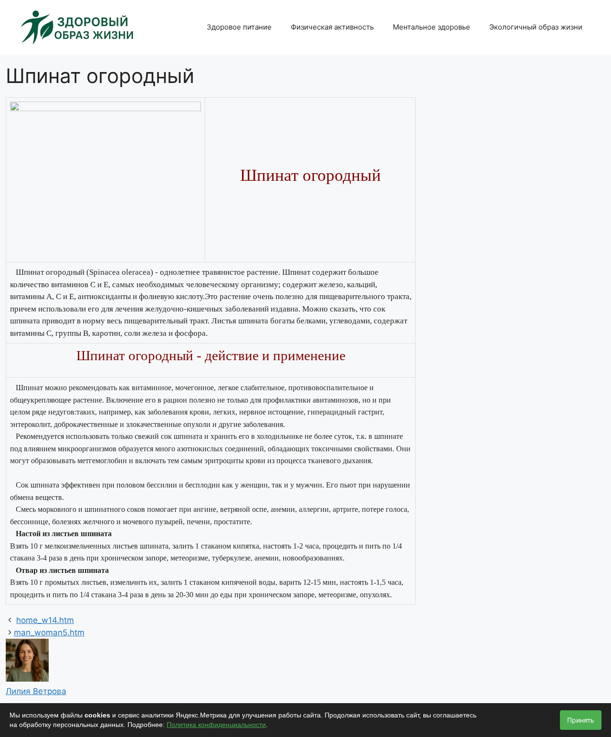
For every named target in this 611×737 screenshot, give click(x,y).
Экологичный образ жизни (535, 26)
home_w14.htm (45, 620)
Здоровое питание (239, 26)
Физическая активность (332, 26)
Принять (580, 720)
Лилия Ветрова (36, 691)
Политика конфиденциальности (216, 724)
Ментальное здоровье (431, 26)
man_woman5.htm (49, 632)
